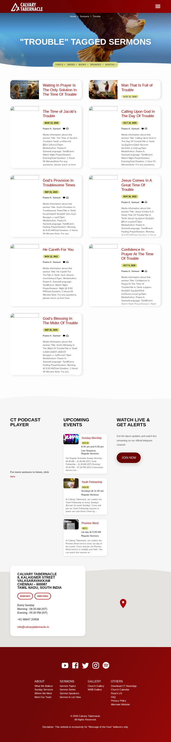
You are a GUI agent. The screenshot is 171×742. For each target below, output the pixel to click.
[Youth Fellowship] (71, 483)
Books (83, 65)
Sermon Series (68, 689)
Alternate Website (120, 704)
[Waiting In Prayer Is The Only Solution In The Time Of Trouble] (24, 89)
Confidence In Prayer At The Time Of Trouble (137, 254)
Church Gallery (96, 686)
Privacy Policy (118, 700)
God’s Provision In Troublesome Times (59, 182)
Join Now (128, 457)
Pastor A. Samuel (52, 128)
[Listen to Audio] (67, 128)
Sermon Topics (68, 686)
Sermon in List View (70, 697)
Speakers (96, 65)
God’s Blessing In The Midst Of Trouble (60, 320)
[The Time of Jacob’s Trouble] (24, 115)
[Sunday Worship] (71, 439)
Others (117, 681)
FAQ (113, 697)
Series (71, 65)
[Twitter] (85, 665)
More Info (25, 596)
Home (73, 16)
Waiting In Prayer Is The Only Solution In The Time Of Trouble (60, 90)
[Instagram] (96, 665)
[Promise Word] (71, 524)
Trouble (97, 16)
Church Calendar (120, 689)
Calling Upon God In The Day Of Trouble (138, 113)
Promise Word (90, 523)
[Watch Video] (64, 128)
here (12, 476)
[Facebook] (75, 665)
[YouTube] (65, 665)
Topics (59, 65)
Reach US (116, 693)
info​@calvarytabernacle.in (33, 627)
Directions (42, 596)
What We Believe (44, 686)
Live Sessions (88, 450)
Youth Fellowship (91, 482)
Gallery (94, 681)
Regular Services (90, 453)
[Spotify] (106, 665)
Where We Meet (43, 693)
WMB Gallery (95, 689)
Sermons (84, 16)
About (40, 681)
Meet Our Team (43, 697)
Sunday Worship (91, 438)
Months (110, 65)
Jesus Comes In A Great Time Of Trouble (136, 185)
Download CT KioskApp (123, 686)
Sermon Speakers (69, 693)
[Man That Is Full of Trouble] (103, 89)
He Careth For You (58, 249)
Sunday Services (44, 689)
